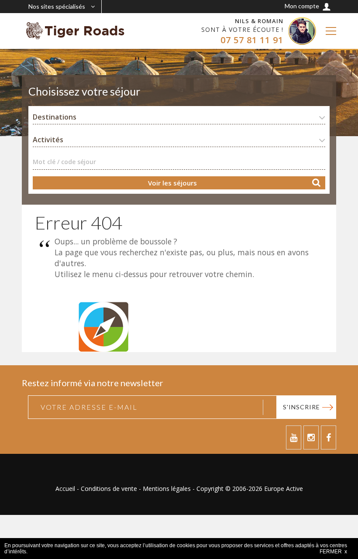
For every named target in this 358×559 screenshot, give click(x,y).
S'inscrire (301, 407)
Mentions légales (167, 488)
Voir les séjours (172, 182)
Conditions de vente (109, 488)
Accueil (65, 488)
